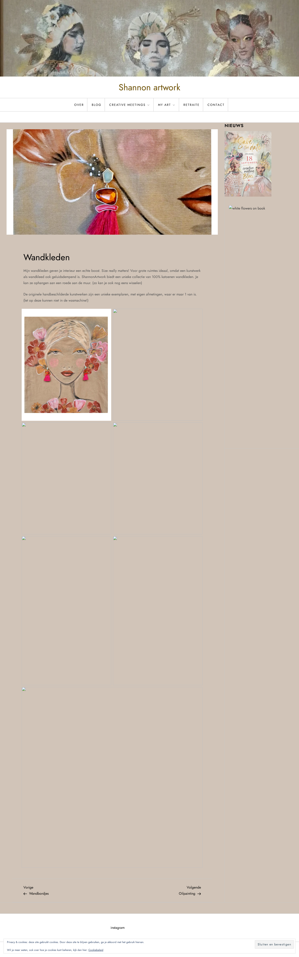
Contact (216, 105)
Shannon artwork (149, 87)
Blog (96, 105)
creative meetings (127, 105)
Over (79, 105)
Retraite (191, 105)
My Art (164, 105)
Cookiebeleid (95, 950)
